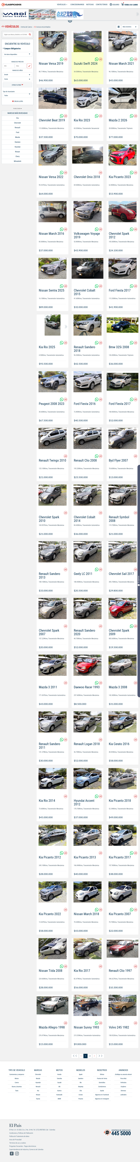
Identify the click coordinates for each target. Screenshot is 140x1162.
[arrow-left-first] (75, 1056)
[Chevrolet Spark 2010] (52, 495)
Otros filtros (16, 85)
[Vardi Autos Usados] (14, 14)
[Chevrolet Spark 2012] (122, 211)
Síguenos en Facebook (102, 1095)
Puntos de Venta (102, 1078)
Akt (59, 1086)
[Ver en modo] (118, 26)
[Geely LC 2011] (87, 551)
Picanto (80, 1099)
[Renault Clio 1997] (122, 948)
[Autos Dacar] (70, 14)
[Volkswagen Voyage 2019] (87, 211)
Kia (38, 1091)
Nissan (38, 1095)
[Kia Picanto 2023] (122, 154)
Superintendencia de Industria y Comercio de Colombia (26, 1149)
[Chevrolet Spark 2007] (52, 608)
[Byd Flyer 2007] (122, 438)
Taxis (16, 1091)
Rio (81, 1082)
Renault (38, 1086)
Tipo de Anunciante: (9, 91)
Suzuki (59, 1082)
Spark (80, 1074)
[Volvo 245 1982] (122, 1005)
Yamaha (59, 1078)
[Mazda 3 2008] (122, 665)
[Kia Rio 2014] (52, 778)
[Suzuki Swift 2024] (87, 41)
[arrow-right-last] (100, 1056)
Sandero (80, 1078)
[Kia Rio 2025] (52, 325)
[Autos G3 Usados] (42, 14)
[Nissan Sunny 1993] (87, 1005)
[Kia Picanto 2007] (122, 891)
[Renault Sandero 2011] (52, 721)
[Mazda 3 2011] (52, 665)
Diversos (123, 1091)
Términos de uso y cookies (17, 1143)
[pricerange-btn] (29, 66)
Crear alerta (18, 101)
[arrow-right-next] (94, 1056)
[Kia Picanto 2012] (52, 835)
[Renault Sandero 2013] (52, 551)
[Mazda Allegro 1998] (52, 1005)
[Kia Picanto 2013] (87, 835)
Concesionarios (77, 4)
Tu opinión (139, 579)
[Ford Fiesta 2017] (122, 268)
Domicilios (102, 1082)
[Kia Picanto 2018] (122, 778)
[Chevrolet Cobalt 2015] (87, 268)
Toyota (38, 1099)
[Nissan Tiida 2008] (52, 948)
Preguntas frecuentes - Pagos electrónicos (22, 1146)
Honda (59, 1074)
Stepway (80, 1086)
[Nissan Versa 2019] (52, 41)
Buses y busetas (17, 1086)
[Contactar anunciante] (65, 60)
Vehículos (61, 4)
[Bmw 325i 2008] (122, 325)
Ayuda (102, 1091)
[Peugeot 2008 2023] (52, 381)
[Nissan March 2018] (87, 891)
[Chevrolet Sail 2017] (122, 551)
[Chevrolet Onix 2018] (87, 154)
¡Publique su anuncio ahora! (123, 1074)
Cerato (81, 1095)
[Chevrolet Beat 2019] (52, 98)
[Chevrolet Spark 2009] (122, 608)
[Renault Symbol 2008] (122, 495)
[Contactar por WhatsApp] (62, 60)
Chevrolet (38, 1074)
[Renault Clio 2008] (87, 438)
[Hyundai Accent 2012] (87, 778)
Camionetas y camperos (16, 1074)
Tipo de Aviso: (17, 51)
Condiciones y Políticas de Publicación (21, 1133)
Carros (17, 1082)
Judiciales (123, 1095)
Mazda (38, 1078)
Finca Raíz (123, 1078)
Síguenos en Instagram (102, 1099)
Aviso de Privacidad (15, 1140)
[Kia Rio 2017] (87, 948)
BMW (59, 1099)
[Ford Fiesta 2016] (87, 381)
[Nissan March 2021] (122, 41)
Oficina (102, 1074)
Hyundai (38, 1082)
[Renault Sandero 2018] (87, 325)
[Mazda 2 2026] (122, 98)
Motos (17, 1078)
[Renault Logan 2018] (87, 721)
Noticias (90, 4)
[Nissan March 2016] (52, 211)
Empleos (123, 1086)
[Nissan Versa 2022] (52, 154)
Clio (81, 1091)
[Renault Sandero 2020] (87, 608)
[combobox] (17, 34)
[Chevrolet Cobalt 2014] (87, 495)
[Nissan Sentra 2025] (52, 268)
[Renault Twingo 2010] (52, 438)
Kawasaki (59, 1095)
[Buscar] (30, 34)
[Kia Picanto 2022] (52, 891)
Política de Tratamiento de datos (19, 1136)
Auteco (59, 1091)
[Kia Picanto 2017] (122, 835)
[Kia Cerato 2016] (122, 721)
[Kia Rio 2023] (87, 98)
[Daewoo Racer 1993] (87, 665)
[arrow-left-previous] (81, 1056)
